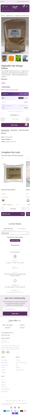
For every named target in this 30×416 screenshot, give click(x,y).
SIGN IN (22, 327)
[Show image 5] (17, 50)
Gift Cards (3, 372)
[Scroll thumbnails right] (27, 58)
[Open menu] (3, 6)
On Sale (3, 367)
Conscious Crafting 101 (21, 362)
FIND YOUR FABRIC (7, 325)
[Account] (6, 6)
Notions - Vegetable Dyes (7, 15)
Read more (4, 79)
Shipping (3, 381)
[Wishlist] (26, 6)
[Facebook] (15, 407)
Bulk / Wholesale (5, 389)
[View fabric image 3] (18, 58)
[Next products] (27, 158)
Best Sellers (4, 360)
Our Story (18, 360)
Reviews (18, 367)
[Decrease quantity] (2, 208)
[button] (15, 35)
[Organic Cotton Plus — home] (15, 7)
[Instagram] (11, 407)
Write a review (15, 240)
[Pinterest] (18, 407)
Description (14, 130)
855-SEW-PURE (5, 335)
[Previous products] (2, 158)
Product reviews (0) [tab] (8, 228)
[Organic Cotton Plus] (15, 320)
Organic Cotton (5, 365)
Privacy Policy (4, 391)
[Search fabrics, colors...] (15, 10)
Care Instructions (24, 130)
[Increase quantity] (23, 208)
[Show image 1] (12, 50)
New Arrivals (4, 362)
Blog (17, 365)
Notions (3, 370)
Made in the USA (20, 370)
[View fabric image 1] (4, 58)
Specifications (5, 130)
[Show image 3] (15, 50)
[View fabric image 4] (25, 58)
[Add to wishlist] (26, 19)
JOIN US (22, 325)
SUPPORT (7, 327)
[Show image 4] (16, 50)
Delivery (3, 133)
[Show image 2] (13, 50)
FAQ (2, 379)
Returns (3, 384)
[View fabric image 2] (11, 58)
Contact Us (4, 386)
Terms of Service (6, 404)
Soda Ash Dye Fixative (8, 190)
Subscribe (15, 313)
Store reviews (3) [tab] (22, 228)
